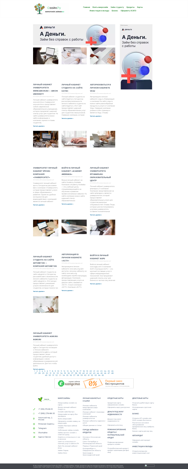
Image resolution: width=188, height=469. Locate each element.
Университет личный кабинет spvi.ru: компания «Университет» (45, 172)
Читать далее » (39, 126)
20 (91, 371)
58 (78, 375)
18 (84, 371)
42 (90, 373)
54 (64, 375)
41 (87, 373)
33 (58, 373)
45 (102, 373)
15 (74, 371)
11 (61, 371)
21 (94, 371)
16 (77, 371)
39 (80, 373)
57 (74, 375)
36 (69, 373)
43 (94, 373)
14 (71, 371)
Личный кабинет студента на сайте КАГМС (72, 88)
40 (83, 373)
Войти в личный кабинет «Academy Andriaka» (72, 171)
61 (89, 375)
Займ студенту (117, 7)
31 (50, 373)
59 (82, 375)
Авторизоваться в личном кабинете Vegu (100, 88)
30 (47, 373)
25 (109, 371)
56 (71, 375)
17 (80, 371)
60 (85, 375)
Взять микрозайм (100, 7)
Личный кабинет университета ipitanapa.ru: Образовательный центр (100, 174)
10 (58, 371)
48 (112, 373)
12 (64, 371)
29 (43, 373)
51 (53, 375)
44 (98, 373)
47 (109, 373)
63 (96, 375)
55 (67, 375)
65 (103, 375)
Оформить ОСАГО (128, 10)
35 (65, 373)
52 (57, 375)
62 (92, 375)
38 (76, 373)
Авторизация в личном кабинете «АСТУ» (72, 257)
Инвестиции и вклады (99, 10)
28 (39, 373)
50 (50, 375)
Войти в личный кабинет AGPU (99, 257)
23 (101, 371)
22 (98, 371)
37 (72, 373)
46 (105, 373)
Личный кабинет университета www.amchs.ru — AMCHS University (45, 89)
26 (112, 371)
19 (87, 371)
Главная (86, 7)
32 (54, 373)
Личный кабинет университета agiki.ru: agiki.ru (45, 336)
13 (68, 371)
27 (36, 373)
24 (105, 371)
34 (61, 373)
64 (99, 375)
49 (46, 375)
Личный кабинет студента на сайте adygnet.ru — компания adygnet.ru (45, 261)
